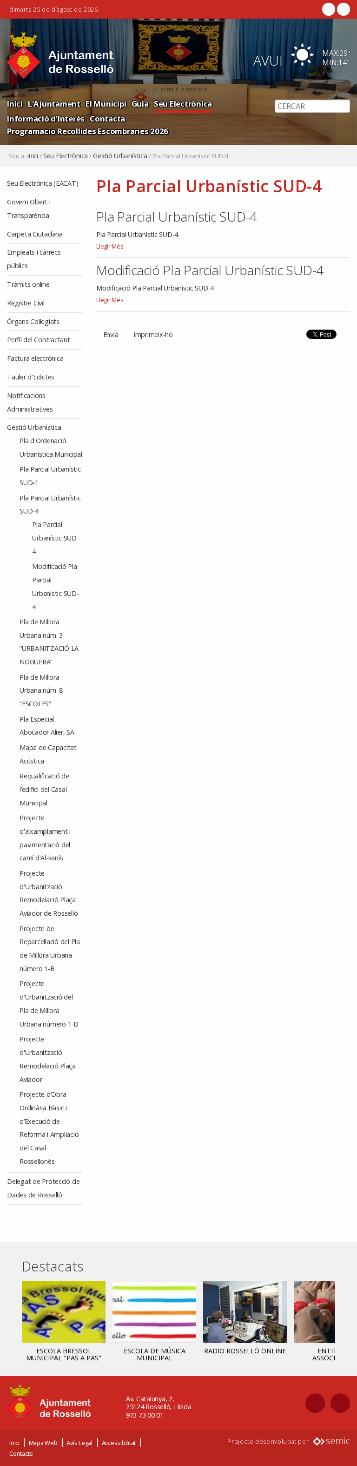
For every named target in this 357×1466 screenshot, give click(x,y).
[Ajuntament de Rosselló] (60, 55)
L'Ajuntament (54, 103)
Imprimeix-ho (153, 334)
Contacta (107, 118)
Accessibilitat (119, 1443)
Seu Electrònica (183, 103)
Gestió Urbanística (120, 156)
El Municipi (106, 103)
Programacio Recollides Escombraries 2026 (87, 131)
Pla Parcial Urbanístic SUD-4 (176, 216)
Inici (15, 103)
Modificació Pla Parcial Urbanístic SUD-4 (210, 270)
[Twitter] (342, 9)
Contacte (21, 1453)
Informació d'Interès (46, 118)
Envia (111, 334)
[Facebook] (328, 9)
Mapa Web (43, 1443)
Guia (140, 103)
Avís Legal (79, 1443)
